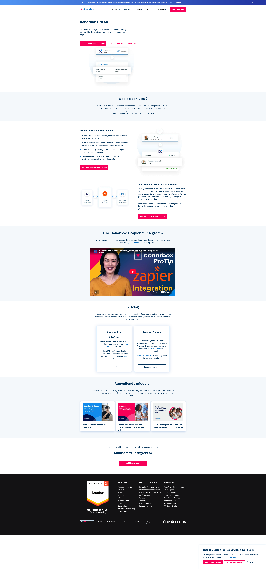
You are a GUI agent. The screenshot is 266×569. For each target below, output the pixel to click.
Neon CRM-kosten (144, 355)
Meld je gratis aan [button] (133, 463)
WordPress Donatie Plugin (174, 487)
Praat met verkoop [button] (151, 367)
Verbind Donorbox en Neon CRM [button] (152, 216)
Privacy (121, 503)
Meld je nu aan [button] (178, 9)
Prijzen (127, 9)
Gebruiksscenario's (148, 482)
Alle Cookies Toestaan (213, 562)
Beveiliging (122, 506)
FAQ (119, 498)
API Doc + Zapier (170, 506)
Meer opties (251, 562)
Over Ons (121, 490)
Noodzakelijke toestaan (234, 562)
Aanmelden (177, 3)
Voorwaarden (123, 500)
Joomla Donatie (170, 503)
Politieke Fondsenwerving (149, 487)
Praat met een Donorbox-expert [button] (94, 167)
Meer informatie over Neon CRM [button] (123, 43)
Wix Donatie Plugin (171, 495)
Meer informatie (154, 348)
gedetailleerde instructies (138, 242)
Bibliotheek (122, 511)
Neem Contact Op (125, 487)
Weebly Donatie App (172, 498)
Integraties (169, 482)
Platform (115, 9)
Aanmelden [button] (114, 367)
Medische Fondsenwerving (149, 490)
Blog (120, 492)
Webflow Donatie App (172, 500)
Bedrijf (148, 9)
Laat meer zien (234, 557)
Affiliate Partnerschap (126, 509)
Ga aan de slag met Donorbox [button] (93, 43)
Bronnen (137, 9)
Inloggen (161, 9)
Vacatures (122, 495)
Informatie (122, 482)
